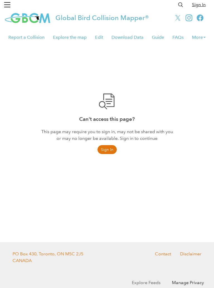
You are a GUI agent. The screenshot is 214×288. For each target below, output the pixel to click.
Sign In (199, 4)
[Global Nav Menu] (7, 4)
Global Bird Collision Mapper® (102, 18)
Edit (99, 37)
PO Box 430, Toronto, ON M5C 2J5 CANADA (48, 257)
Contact (163, 253)
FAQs (178, 37)
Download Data (127, 37)
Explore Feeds (146, 282)
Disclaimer (190, 253)
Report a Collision (26, 37)
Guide (158, 37)
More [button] (197, 37)
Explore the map (70, 37)
